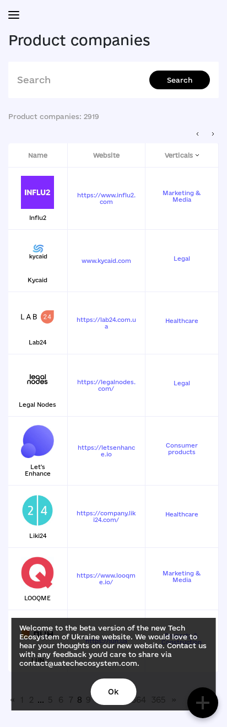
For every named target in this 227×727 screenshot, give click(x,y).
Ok (113, 691)
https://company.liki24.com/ (106, 516)
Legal (182, 258)
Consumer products (182, 448)
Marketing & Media (182, 196)
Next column (213, 134)
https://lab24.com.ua (106, 323)
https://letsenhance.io (106, 450)
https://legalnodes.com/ (106, 385)
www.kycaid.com (106, 260)
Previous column (198, 134)
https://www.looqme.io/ (106, 578)
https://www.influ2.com (106, 198)
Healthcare (181, 320)
